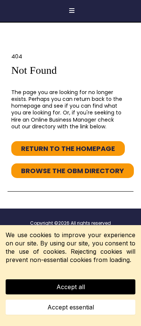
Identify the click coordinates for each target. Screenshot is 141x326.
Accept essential (70, 307)
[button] (70, 11)
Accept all (70, 287)
